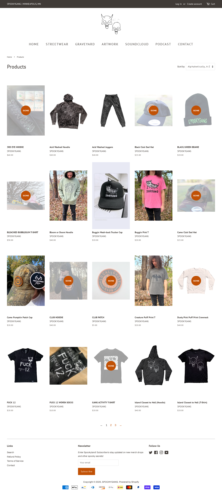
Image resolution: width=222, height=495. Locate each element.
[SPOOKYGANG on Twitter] (150, 453)
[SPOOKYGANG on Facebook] (156, 453)
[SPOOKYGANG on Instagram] (161, 453)
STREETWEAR (57, 44)
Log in (179, 3)
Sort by (181, 66)
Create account (194, 3)
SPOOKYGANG (110, 482)
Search (10, 452)
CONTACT (185, 44)
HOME (34, 44)
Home (9, 57)
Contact (11, 465)
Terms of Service (15, 461)
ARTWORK (110, 44)
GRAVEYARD (85, 44)
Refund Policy (14, 457)
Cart (213, 3)
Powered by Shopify (129, 482)
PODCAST (163, 44)
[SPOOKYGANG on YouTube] (166, 453)
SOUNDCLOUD (137, 44)
